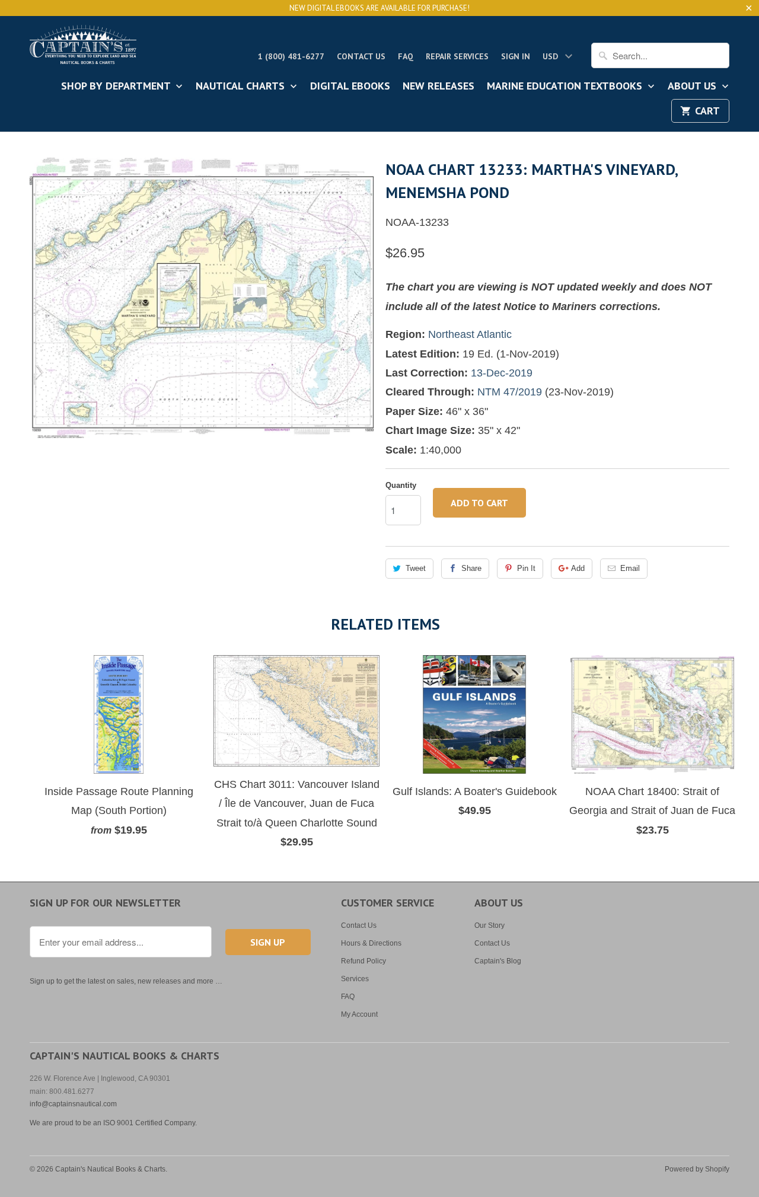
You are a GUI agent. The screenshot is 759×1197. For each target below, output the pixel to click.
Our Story (489, 925)
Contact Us (361, 56)
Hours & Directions (371, 943)
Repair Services (457, 56)
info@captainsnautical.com (73, 1104)
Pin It (526, 568)
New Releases (438, 86)
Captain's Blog (497, 961)
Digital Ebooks (350, 86)
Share (471, 568)
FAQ (405, 56)
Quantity (400, 485)
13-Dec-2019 (501, 373)
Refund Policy (363, 961)
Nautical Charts (242, 86)
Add (578, 568)
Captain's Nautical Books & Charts (110, 1169)
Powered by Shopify (697, 1169)
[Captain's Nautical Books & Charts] (83, 48)
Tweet (416, 568)
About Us (693, 86)
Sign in (515, 56)
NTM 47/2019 (509, 392)
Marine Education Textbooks (566, 86)
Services (355, 979)
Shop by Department (117, 86)
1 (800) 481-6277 (291, 56)
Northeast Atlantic (470, 334)
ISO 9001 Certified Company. (150, 1123)
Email (630, 568)
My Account (359, 1014)
